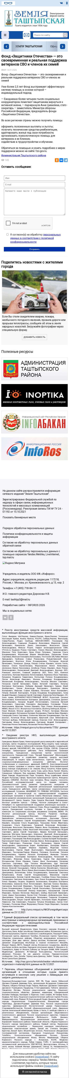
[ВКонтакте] (61, 160)
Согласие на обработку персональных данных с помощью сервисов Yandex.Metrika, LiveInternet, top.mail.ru (31, 554)
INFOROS (33, 605)
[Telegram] (66, 160)
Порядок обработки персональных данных (28, 528)
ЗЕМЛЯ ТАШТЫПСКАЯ (28, 46)
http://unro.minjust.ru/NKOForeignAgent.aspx (44, 909)
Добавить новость (34, 337)
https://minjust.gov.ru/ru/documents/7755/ (36, 727)
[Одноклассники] (57, 160)
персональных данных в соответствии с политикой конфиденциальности (35, 238)
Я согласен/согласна (34, 1071)
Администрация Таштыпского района (23, 155)
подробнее (41, 1056)
